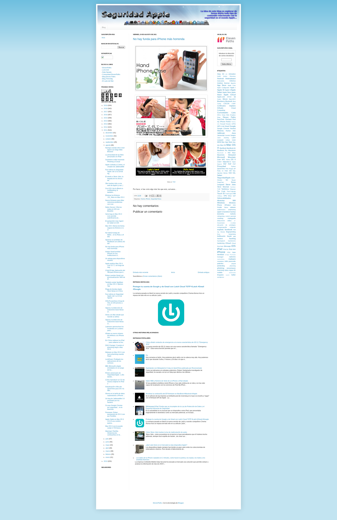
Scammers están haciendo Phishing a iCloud (114, 160)
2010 (106, 461)
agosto (108, 145)
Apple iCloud (230, 95)
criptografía (232, 218)
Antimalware (230, 78)
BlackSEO (232, 99)
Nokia (228, 159)
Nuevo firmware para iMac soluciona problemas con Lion (114, 202)
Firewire (228, 124)
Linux (228, 140)
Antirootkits (220, 81)
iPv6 (228, 252)
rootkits (219, 272)
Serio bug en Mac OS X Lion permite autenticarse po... (113, 216)
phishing (220, 268)
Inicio (173, 272)
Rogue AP (232, 168)
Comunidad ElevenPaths (111, 74)
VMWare (219, 196)
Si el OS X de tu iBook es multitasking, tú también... (114, 190)
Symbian (233, 187)
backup (233, 212)
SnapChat (220, 182)
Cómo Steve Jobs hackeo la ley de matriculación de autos (166, 432)
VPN (225, 196)
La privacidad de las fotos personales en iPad (114, 156)
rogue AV (232, 270)
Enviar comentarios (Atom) (152, 276)
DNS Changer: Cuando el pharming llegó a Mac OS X (114, 347)
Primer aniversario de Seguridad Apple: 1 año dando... (114, 375)
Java (234, 133)
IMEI (234, 131)
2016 (106, 115)
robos (226, 270)
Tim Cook (221, 191)
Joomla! (227, 135)
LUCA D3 (105, 70)
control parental (230, 216)
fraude (229, 236)
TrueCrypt (228, 193)
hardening (221, 243)
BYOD (229, 97)
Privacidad (221, 166)
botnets (233, 214)
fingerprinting (231, 232)
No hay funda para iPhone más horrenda (158, 39)
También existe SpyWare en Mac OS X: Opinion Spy (114, 284)
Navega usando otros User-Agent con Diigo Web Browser (115, 150)
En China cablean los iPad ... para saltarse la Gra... (114, 341)
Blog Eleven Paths (108, 77)
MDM (219, 142)
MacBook (223, 148)
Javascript (220, 135)
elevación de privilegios (226, 225)
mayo (108, 445)
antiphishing (232, 209)
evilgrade (233, 227)
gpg (234, 236)
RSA (227, 168)
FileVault (228, 119)
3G (223, 74)
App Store (221, 85)
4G (226, 74)
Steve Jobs (231, 184)
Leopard (220, 140)
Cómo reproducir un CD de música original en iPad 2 (115, 382)
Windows (221, 203)
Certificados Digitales (226, 106)
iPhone (148, 199)
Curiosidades (222, 113)
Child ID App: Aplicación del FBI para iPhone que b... (115, 271)
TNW (173, 182)
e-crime (233, 223)
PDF (224, 164)
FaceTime (220, 119)
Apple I (233, 88)
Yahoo (226, 207)
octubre (108, 139)
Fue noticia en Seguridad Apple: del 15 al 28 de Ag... (114, 171)
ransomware (231, 268)
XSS (234, 205)
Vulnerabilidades (224, 198)
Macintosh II (221, 152)
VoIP (234, 196)
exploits (220, 229)
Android (220, 78)
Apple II (228, 90)
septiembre (110, 142)
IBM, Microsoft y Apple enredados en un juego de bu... (114, 368)
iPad (219, 249)
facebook (228, 229)
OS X (233, 159)
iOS (233, 246)
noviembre (110, 136)
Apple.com (221, 97)
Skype (234, 180)
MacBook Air (231, 148)
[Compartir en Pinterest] (160, 195)
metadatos (220, 261)
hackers (220, 239)
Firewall (222, 124)
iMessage (227, 246)
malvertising (220, 259)
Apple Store (227, 92)
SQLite (225, 173)
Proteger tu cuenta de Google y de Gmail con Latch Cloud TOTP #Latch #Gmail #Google (177, 419)
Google (233, 126)
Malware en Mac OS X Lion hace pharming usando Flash (115, 354)
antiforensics (221, 209)
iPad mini (232, 249)
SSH (230, 173)
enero (108, 457)
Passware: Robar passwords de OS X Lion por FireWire (115, 414)
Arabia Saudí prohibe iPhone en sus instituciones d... (113, 253)
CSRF (234, 103)
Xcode (219, 207)
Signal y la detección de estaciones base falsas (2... (114, 310)
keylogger (220, 257)
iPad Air (225, 249)
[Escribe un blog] (153, 195)
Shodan (219, 180)
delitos (229, 220)
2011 (106, 130)
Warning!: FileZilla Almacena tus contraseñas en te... (113, 433)
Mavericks (220, 155)
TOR (218, 189)
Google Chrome (223, 128)
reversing (220, 270)
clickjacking (221, 216)
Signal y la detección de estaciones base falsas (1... (114, 322)
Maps (234, 152)
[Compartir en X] (155, 195)
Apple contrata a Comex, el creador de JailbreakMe (115, 165)
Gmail (227, 126)
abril (107, 448)
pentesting (221, 266)
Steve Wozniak (223, 187)
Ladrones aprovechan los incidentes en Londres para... (114, 328)
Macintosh (232, 150)
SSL (234, 173)
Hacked (233, 128)
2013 (106, 124)
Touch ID (221, 193)
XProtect (227, 205)
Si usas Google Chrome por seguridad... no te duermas (113, 407)
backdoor (226, 212)
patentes (220, 263)
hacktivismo (232, 241)
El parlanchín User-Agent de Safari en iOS (114, 222)
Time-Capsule (231, 191)
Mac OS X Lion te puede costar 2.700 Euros (114, 427)
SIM (230, 171)
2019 (106, 105)
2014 (106, 121)
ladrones (232, 257)
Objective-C (227, 162)
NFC (223, 159)
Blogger (181, 503)
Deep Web (225, 115)
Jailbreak (221, 133)
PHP (234, 164)
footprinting (232, 234)
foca (218, 234)
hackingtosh (221, 241)
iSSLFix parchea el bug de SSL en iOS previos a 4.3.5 (114, 303)
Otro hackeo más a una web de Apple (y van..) (114, 184)
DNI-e (219, 115)
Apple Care (232, 85)
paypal (233, 263)
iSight (234, 252)
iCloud (228, 243)
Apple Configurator (223, 87)
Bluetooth (228, 101)
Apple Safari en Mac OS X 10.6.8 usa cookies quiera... (114, 421)
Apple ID (220, 90)
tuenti (227, 275)
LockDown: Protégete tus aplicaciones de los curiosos (114, 361)
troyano (220, 275)
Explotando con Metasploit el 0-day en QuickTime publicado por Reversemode (174, 368)
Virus (230, 196)
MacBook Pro (222, 150)
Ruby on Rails (222, 171)
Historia (220, 131)
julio (107, 439)
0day (219, 74)
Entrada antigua (203, 272)
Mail (229, 152)
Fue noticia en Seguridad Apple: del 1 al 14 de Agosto (114, 296)
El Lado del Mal (107, 81)
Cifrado (220, 108)
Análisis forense (223, 83)
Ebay (218, 117)
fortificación (221, 236)
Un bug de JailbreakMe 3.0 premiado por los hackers (115, 400)
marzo (108, 451)
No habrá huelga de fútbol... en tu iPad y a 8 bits (114, 235)
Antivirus (232, 81)
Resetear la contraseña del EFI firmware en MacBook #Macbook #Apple (171, 394)
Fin (147, 355)
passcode (232, 261)
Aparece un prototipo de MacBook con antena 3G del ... (115, 242)
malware (232, 259)
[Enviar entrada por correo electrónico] (146, 195)
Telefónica (225, 189)
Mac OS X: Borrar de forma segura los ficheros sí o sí (114, 228)
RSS (103, 38)
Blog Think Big (107, 79)
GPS (218, 126)
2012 (106, 127)
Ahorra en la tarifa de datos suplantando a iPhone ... (115, 394)
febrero (108, 454)
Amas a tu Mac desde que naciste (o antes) (114, 316)
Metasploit (232, 155)
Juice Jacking (223, 137)
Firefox (228, 122)
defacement (221, 220)
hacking (232, 238)
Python (233, 166)
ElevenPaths (106, 68)
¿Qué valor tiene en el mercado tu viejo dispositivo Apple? (166, 445)
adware (233, 207)
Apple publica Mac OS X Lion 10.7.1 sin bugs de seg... (114, 265)
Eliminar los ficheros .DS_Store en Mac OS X (114, 196)
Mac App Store (227, 142)
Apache (233, 83)
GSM (222, 126)
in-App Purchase (230, 254)
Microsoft (221, 157)
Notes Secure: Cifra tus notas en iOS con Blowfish (113, 209)
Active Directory (229, 76)
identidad (220, 255)
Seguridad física (156, 199)
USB (234, 194)
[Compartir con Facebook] (158, 195)
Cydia (233, 113)
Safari (219, 175)
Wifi (234, 200)
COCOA (226, 104)
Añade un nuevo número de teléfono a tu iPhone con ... (114, 335)
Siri (227, 180)
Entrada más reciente (140, 272)
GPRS (234, 124)
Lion (234, 140)
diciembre (109, 133)
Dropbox (233, 115)
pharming (233, 266)
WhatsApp (221, 201)
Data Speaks (106, 72)
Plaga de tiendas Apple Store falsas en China (114, 290)
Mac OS (223, 145)
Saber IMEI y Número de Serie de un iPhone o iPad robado (167, 381)
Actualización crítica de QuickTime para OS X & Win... (114, 388)
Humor (143, 199)
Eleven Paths (229, 117)
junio (108, 442)
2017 (106, 112)
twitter (233, 275)
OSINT (219, 162)
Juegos (233, 135)
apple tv (220, 212)
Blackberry (221, 101)
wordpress (220, 277)
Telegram (233, 189)
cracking (220, 218)
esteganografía (222, 227)
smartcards (232, 272)
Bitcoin (225, 99)
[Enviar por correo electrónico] (150, 195)
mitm (226, 261)
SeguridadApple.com (226, 178)
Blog (104, 27)
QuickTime (221, 169)
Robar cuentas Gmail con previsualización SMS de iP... (115, 277)
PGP (229, 164)
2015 (106, 118)
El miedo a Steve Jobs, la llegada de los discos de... (114, 178)
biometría (220, 214)
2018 (106, 108)
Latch (234, 138)
